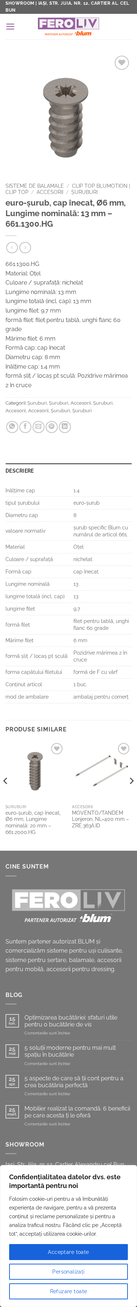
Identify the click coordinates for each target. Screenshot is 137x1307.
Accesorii (50, 192)
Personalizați (68, 1272)
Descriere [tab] (19, 471)
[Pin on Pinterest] (52, 427)
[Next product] (12, 247)
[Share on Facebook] (25, 427)
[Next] (131, 795)
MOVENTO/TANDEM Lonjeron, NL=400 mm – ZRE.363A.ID (100, 819)
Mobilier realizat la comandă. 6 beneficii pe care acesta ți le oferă (77, 1112)
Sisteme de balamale (34, 186)
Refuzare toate (68, 1291)
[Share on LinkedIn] (65, 427)
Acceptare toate (68, 1252)
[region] (68, 1236)
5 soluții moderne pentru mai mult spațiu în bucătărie (70, 1051)
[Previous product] (25, 247)
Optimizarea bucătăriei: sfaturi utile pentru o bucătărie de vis (70, 1021)
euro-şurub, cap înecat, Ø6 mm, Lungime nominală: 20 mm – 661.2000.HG (33, 822)
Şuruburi (84, 192)
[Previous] (5, 795)
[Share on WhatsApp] (12, 427)
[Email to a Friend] (39, 427)
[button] (10, 26)
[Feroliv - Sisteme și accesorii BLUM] (68, 26)
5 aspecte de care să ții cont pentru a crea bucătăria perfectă (73, 1082)
